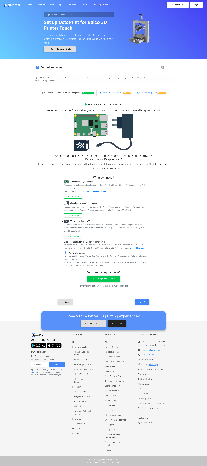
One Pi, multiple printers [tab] (116, 93)
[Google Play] (38, 345)
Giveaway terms (145, 398)
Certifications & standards (149, 408)
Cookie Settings (147, 423)
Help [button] (60, 5)
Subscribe (57, 365)
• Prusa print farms (82, 359)
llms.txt (108, 450)
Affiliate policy (144, 384)
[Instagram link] (53, 340)
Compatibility (110, 429)
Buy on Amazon (74, 196)
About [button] (84, 5)
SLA (139, 389)
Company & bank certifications (151, 403)
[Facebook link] (37, 340)
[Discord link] (32, 340)
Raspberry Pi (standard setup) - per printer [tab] (68, 93)
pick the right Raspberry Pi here (94, 191)
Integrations (110, 371)
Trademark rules (145, 379)
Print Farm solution (80, 347)
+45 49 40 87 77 (149, 355)
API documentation (113, 415)
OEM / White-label (79, 428)
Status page (110, 405)
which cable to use (137, 248)
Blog (107, 342)
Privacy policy (144, 374)
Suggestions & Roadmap (115, 420)
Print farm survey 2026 (114, 361)
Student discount (112, 391)
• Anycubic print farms (83, 369)
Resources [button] (72, 5)
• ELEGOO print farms (83, 374)
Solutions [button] (28, 5)
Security (141, 413)
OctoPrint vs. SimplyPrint (115, 381)
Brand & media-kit (112, 386)
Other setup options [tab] (152, 93)
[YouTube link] (43, 340)
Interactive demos (112, 352)
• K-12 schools (80, 392)
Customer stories (112, 357)
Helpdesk (109, 410)
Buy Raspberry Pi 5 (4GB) (104, 279)
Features (41, 5)
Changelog (109, 425)
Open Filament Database (115, 376)
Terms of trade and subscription (151, 369)
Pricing (51, 5)
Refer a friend (110, 395)
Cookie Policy (143, 418)
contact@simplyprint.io (152, 350)
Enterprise (76, 419)
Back (67, 302)
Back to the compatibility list (61, 49)
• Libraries (78, 406)
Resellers (76, 433)
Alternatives (110, 366)
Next (141, 302)
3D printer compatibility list (56, 14)
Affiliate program (112, 400)
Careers (149, 364)
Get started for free (93, 323)
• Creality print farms (83, 364)
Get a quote (117, 323)
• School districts (81, 401)
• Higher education (82, 396)
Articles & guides (112, 347)
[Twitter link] (48, 340)
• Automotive (79, 424)
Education (76, 387)
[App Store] (54, 345)
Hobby (75, 342)
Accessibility (143, 393)
